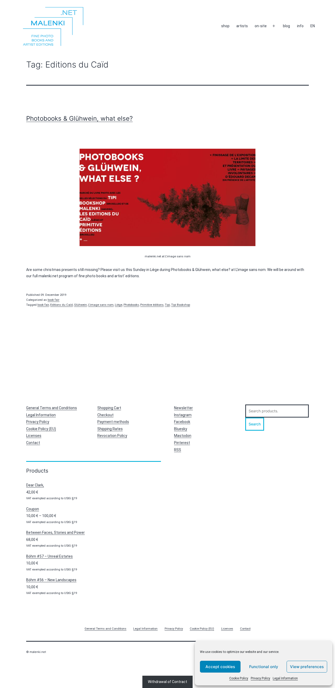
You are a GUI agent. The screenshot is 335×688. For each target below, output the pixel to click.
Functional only (263, 666)
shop (225, 26)
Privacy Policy (260, 678)
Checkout (105, 415)
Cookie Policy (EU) (41, 429)
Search (255, 424)
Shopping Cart (109, 408)
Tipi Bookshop (180, 305)
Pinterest (182, 443)
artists (242, 26)
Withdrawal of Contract (167, 682)
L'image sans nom (101, 305)
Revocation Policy (112, 436)
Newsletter (183, 408)
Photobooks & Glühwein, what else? (79, 118)
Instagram (183, 415)
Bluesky (180, 429)
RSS (177, 450)
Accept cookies (220, 666)
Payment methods (113, 422)
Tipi (167, 305)
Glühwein (80, 305)
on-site (261, 26)
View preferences (307, 666)
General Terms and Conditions (51, 408)
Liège (118, 305)
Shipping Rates (110, 429)
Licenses (33, 436)
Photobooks (131, 305)
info (300, 26)
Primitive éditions (152, 305)
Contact (33, 443)
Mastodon (182, 436)
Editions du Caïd (61, 305)
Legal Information (285, 678)
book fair (53, 300)
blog (286, 26)
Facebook (182, 422)
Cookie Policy (238, 678)
